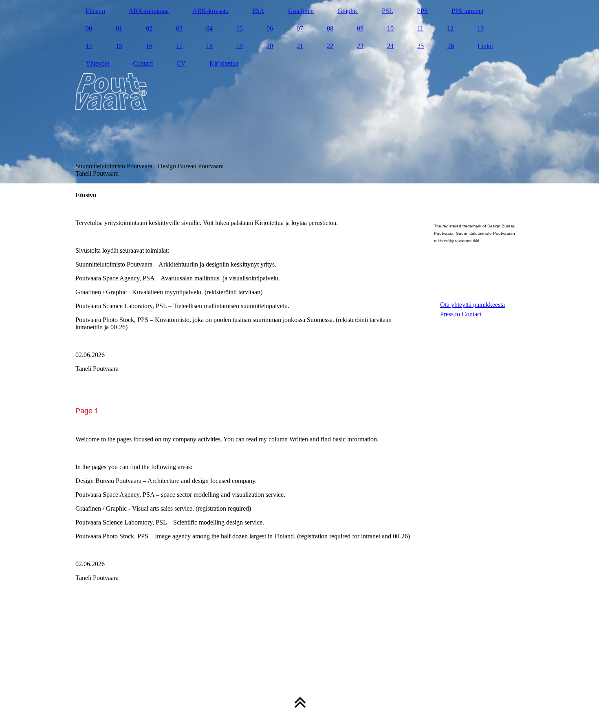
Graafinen (301, 10)
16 (149, 45)
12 (450, 28)
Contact (143, 63)
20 (269, 45)
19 (239, 45)
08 (330, 28)
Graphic (347, 10)
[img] (299, 91)
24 (390, 45)
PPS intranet (467, 10)
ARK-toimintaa (149, 10)
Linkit (485, 45)
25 (420, 45)
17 (179, 45)
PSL (387, 10)
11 (420, 28)
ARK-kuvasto (210, 10)
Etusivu (95, 10)
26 (450, 45)
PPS (422, 10)
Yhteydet (97, 63)
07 (300, 28)
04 (209, 28)
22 (330, 45)
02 (149, 28)
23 (360, 45)
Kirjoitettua (223, 63)
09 (360, 28)
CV (181, 63)
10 (390, 28)
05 (239, 28)
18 (209, 45)
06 (269, 28)
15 (119, 45)
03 (179, 28)
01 (119, 28)
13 (480, 28)
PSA (258, 10)
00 (89, 28)
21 (300, 45)
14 (89, 45)
